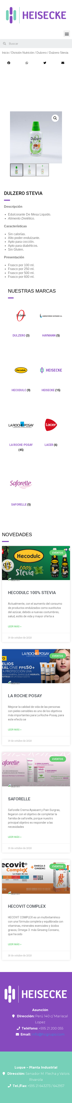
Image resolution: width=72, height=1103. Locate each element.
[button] (66, 33)
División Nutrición (22, 52)
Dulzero (41, 52)
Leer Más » (14, 626)
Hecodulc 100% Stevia (32, 592)
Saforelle (19, 799)
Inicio (5, 52)
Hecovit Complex (27, 906)
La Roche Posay (25, 695)
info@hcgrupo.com (48, 1034)
